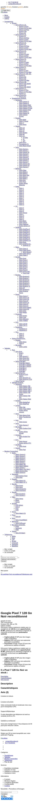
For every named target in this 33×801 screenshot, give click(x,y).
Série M (17, 516)
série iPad (18, 351)
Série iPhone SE (21, 82)
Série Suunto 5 (20, 494)
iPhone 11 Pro (23, 70)
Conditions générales (11, 782)
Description (4, 676)
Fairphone (18, 327)
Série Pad (22, 449)
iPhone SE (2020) (25, 84)
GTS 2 (17, 507)
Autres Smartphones (18, 338)
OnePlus (18, 227)
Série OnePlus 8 (24, 237)
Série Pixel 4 (23, 263)
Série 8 (21, 199)
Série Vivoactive (20, 489)
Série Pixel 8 (23, 270)
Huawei (18, 118)
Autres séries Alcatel (23, 432)
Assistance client (9, 773)
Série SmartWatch (21, 520)
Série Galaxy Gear (21, 476)
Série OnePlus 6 (24, 234)
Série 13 (22, 128)
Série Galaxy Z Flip (25, 106)
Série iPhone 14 (20, 43)
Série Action (23, 315)
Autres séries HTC (25, 443)
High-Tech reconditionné (14, 574)
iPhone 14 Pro (23, 48)
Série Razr (22, 182)
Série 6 (21, 196)
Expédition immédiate (11, 768)
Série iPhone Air (20, 95)
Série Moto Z (23, 178)
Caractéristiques (6, 678)
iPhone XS (22, 79)
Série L (21, 214)
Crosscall (18, 314)
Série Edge (22, 170)
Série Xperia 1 (23, 150)
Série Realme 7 (24, 278)
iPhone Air (22, 97)
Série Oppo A (23, 249)
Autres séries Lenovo (23, 411)
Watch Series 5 (20, 456)
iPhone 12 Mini (24, 62)
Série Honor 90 (24, 309)
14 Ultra (25, 137)
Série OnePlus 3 (24, 231)
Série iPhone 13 (20, 51)
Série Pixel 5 (23, 265)
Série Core (22, 317)
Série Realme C (24, 284)
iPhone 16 (22, 33)
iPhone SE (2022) (25, 87)
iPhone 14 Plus (24, 46)
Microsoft (18, 345)
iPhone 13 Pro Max (25, 57)
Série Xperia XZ (24, 165)
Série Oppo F (23, 255)
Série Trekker (23, 320)
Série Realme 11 (24, 286)
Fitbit (13, 497)
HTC (17, 440)
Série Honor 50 (24, 299)
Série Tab (22, 407)
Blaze (17, 500)
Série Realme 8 (24, 276)
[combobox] (9, 557)
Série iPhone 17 (20, 88)
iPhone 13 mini (24, 54)
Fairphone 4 (23, 330)
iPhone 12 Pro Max (25, 66)
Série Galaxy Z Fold (25, 108)
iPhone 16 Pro (23, 26)
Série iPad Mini (20, 361)
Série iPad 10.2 (24, 358)
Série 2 (21, 190)
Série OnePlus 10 (25, 240)
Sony (17, 147)
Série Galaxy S (24, 101)
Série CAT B (23, 324)
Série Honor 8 (23, 304)
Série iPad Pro (20, 373)
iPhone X (22, 75)
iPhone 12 (22, 61)
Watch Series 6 (20, 454)
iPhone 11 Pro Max (25, 72)
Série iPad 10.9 (24, 360)
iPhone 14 (22, 44)
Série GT (22, 288)
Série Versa (19, 498)
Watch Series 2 (20, 461)
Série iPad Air (19, 381)
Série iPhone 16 (20, 25)
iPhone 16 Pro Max (25, 28)
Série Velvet (23, 222)
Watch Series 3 (20, 459)
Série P (21, 343)
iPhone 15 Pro (23, 39)
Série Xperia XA (24, 164)
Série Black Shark (25, 146)
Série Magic (23, 312)
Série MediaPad (24, 402)
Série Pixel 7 (23, 268)
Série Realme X (24, 283)
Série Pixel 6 (23, 266)
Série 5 (21, 195)
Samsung (18, 100)
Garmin (14, 484)
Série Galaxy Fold (25, 110)
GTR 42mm (19, 505)
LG (16, 206)
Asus (17, 414)
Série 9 (21, 201)
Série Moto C (23, 172)
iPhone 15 (22, 36)
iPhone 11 (22, 69)
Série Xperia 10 (24, 152)
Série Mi (21, 134)
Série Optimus (23, 224)
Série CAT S (23, 325)
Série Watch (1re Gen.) (22, 469)
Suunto (14, 492)
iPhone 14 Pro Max (25, 49)
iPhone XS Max (24, 80)
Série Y (21, 123)
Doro (13, 538)
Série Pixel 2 (23, 260)
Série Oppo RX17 (25, 253)
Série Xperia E (24, 157)
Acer (17, 420)
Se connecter (8, 552)
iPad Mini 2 (22, 369)
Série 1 (21, 188)
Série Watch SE (20, 464)
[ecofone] (4, 12)
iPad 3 (21, 353)
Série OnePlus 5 (24, 232)
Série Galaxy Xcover (23, 115)
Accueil (3, 574)
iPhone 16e (23, 31)
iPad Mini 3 (22, 368)
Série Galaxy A (24, 103)
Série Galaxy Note (25, 105)
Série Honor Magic (25, 307)
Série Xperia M (24, 159)
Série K (21, 211)
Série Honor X (23, 306)
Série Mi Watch (20, 533)
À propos (7, 779)
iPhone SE (22, 85)
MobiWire (15, 546)
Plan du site (8, 762)
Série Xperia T (24, 162)
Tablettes (7, 757)
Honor (17, 294)
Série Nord (22, 242)
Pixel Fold (26, 273)
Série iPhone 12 (20, 59)
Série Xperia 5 (23, 154)
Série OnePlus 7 (24, 235)
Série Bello (22, 221)
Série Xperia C (24, 155)
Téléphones (8, 760)
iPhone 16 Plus (24, 30)
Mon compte (8, 549)
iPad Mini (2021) (24, 363)
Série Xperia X (24, 160)
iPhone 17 (22, 93)
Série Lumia (23, 347)
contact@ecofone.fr (14, 4)
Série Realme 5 (24, 281)
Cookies (7, 786)
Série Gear (18, 477)
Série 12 (22, 129)
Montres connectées (11, 759)
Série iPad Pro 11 (25, 378)
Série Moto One (24, 175)
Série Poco (22, 142)
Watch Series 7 (20, 467)
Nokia (17, 186)
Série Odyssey (24, 319)
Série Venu (19, 487)
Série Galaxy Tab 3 (25, 389)
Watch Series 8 (20, 472)
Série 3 (21, 191)
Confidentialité (9, 784)
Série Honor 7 (23, 296)
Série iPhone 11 (20, 67)
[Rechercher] (18, 557)
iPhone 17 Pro (23, 90)
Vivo (17, 332)
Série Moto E (23, 173)
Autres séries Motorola (23, 184)
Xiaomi (17, 126)
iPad (13, 350)
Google (18, 257)
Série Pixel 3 (23, 262)
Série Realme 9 (24, 289)
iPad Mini (22, 371)
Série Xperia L (23, 149)
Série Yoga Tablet (25, 409)
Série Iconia (23, 422)
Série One (22, 180)
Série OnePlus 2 (24, 229)
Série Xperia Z (24, 167)
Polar (14, 515)
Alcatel (17, 430)
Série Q (21, 216)
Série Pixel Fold (24, 271)
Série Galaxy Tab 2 (25, 387)
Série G (21, 204)
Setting (6, 18)
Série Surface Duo (25, 428)
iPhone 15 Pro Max (25, 41)
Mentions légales (9, 781)
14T (24, 141)
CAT (17, 322)
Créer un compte (9, 551)
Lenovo (18, 405)
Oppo (17, 247)
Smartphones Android (19, 98)
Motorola (18, 168)
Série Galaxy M (24, 113)
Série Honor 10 (24, 302)
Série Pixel (22, 258)
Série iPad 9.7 (23, 356)
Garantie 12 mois (9, 770)
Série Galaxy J (24, 111)
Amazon (18, 435)
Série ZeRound (20, 523)
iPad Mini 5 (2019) (25, 365)
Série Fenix (19, 485)
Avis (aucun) (5, 679)
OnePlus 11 (26, 245)
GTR (17, 510)
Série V (21, 219)
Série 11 (21, 131)
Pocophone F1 (24, 144)
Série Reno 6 (27, 252)
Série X (21, 203)
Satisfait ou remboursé (11, 771)
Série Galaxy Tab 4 (25, 391)
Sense (17, 502)
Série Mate (22, 119)
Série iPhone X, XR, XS (23, 74)
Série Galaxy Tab (24, 386)
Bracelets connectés (18, 525)
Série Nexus (23, 213)
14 (23, 139)
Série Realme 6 (24, 280)
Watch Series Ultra (21, 471)
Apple (14, 453)
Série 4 (21, 193)
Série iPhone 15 (20, 34)
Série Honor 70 (24, 298)
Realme (18, 275)
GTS (16, 508)
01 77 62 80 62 (13, 2)
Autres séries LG (24, 226)
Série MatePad (24, 404)
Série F (21, 208)
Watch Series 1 (20, 463)
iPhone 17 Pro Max (25, 92)
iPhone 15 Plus (24, 38)
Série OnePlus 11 (25, 244)
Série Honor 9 (23, 301)
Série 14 (22, 136)
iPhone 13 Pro (23, 56)
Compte (7, 17)
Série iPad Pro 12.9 (25, 379)
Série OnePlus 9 (24, 239)
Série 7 (21, 198)
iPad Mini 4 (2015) (25, 366)
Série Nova (22, 124)
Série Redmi (23, 133)
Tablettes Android (17, 382)
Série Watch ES (20, 513)
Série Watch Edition (21, 466)
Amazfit (14, 503)
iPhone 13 (22, 52)
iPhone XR (22, 77)
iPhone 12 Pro (23, 64)
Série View (22, 311)
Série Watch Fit (20, 481)
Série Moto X (23, 177)
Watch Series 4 (20, 458)
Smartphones (8, 755)
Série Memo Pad (24, 415)
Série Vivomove (20, 490)
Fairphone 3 (23, 329)
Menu (6, 15)
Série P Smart (23, 121)
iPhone (14, 23)
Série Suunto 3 (20, 495)
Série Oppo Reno (25, 250)
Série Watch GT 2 (21, 482)
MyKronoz (15, 521)
